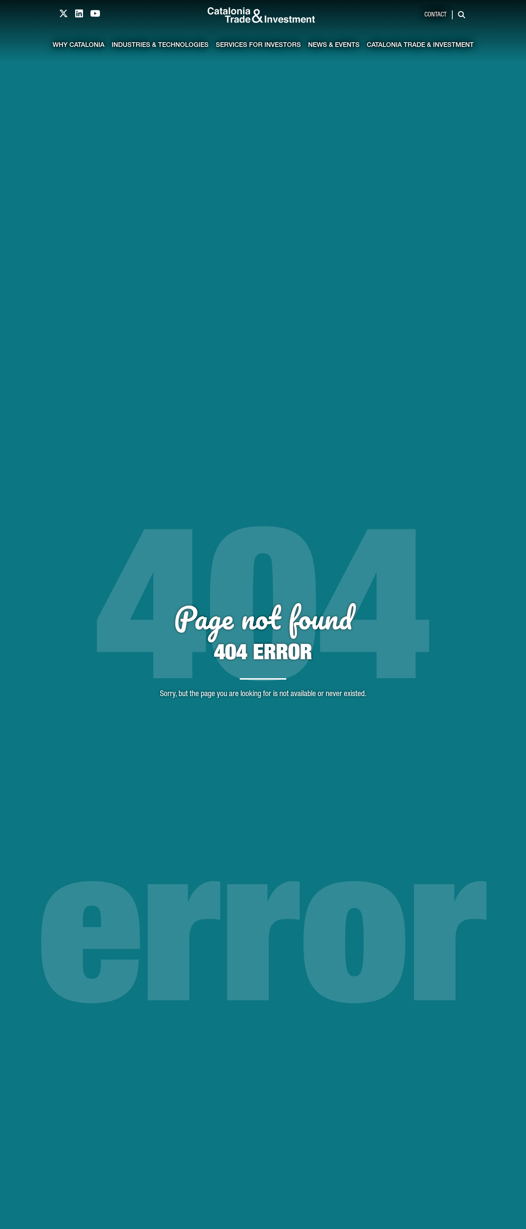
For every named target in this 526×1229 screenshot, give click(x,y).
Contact (435, 15)
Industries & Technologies (160, 45)
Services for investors (258, 45)
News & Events (334, 45)
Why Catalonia (78, 45)
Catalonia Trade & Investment (420, 45)
